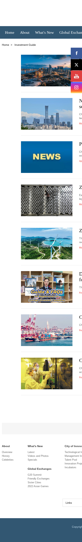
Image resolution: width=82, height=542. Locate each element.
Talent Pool (71, 459)
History (6, 455)
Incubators (70, 467)
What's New (35, 446)
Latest (31, 452)
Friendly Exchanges (39, 478)
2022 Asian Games (38, 486)
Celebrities (8, 459)
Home (5, 44)
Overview (7, 452)
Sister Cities (34, 482)
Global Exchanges (39, 468)
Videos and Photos (38, 455)
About (6, 446)
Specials (32, 459)
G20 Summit (35, 474)
